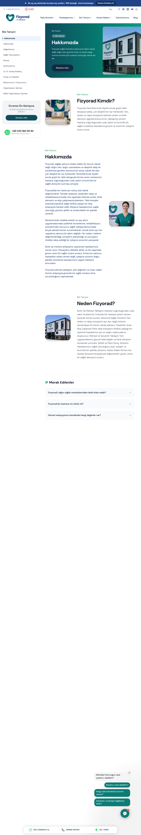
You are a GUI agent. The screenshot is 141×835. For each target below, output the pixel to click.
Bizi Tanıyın (84, 17)
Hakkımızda (8, 44)
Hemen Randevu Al (106, 3)
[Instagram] (123, 9)
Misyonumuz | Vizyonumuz (14, 82)
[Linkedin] (128, 9)
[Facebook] (119, 9)
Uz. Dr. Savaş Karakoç (12, 71)
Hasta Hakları (102, 17)
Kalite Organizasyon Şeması (15, 93)
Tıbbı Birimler (46, 17)
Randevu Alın (21, 117)
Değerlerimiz (8, 49)
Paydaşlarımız (66, 17)
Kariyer (6, 60)
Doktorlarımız (122, 17)
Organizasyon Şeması (12, 88)
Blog (110, 9)
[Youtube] (132, 9)
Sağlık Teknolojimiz (11, 55)
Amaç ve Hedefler (11, 77)
